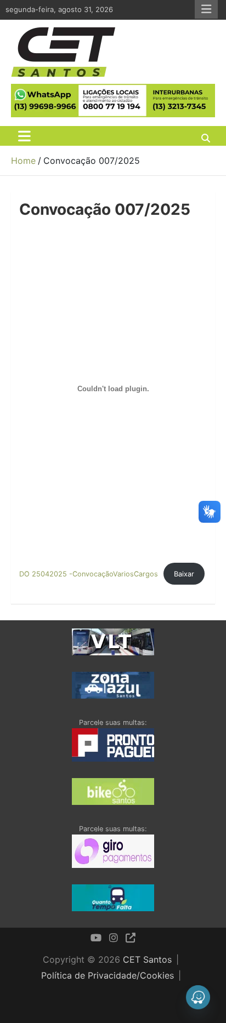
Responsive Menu (206, 9)
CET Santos (147, 959)
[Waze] (198, 997)
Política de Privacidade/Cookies (107, 975)
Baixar (184, 574)
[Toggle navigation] (24, 136)
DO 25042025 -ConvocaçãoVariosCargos (88, 574)
